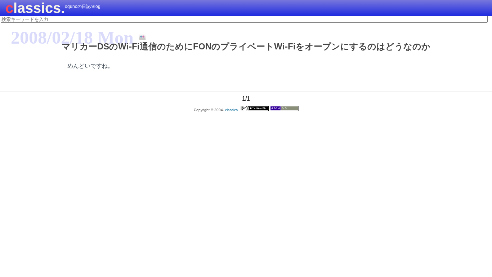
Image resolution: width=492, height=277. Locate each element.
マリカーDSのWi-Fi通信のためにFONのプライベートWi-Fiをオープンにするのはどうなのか (246, 46)
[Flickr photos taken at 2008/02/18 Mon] (140, 37)
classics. (35, 8)
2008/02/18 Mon (72, 37)
